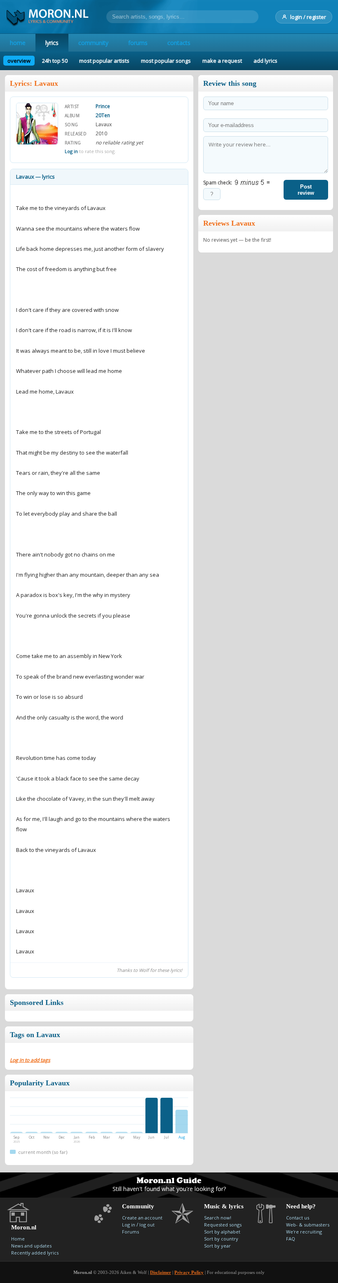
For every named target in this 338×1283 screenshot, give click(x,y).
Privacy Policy (189, 1272)
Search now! (217, 1218)
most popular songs (166, 60)
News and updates (31, 1246)
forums (138, 43)
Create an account (142, 1218)
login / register (308, 17)
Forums (130, 1232)
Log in (71, 151)
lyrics (52, 43)
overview (19, 60)
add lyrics (265, 60)
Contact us (297, 1218)
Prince (103, 106)
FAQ (290, 1239)
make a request (222, 60)
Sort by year (217, 1246)
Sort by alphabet (222, 1232)
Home (18, 1239)
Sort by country (221, 1239)
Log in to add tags (30, 1060)
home (18, 43)
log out (147, 1225)
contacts (178, 43)
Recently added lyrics (35, 1253)
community (93, 43)
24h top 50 (55, 60)
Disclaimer (160, 1272)
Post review (306, 190)
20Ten (103, 115)
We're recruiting (304, 1232)
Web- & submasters (307, 1225)
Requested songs (223, 1225)
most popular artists (104, 60)
